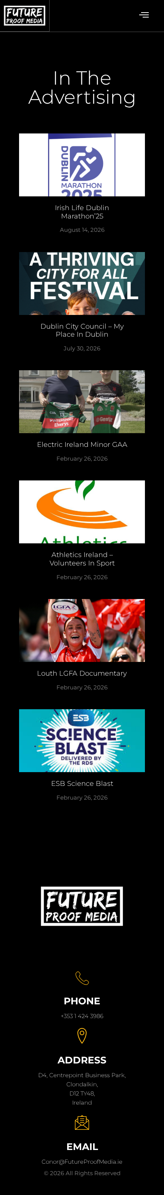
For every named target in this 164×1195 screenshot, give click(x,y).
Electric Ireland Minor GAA (82, 444)
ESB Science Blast (82, 783)
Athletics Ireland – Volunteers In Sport (82, 559)
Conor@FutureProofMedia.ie (82, 1161)
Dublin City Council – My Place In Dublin (82, 330)
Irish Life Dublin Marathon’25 (82, 212)
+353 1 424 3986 (82, 1016)
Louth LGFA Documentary (82, 673)
